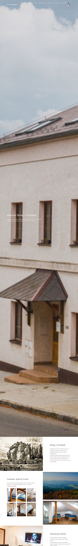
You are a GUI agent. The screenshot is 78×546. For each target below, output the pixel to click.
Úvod (21, 2)
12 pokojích (14, 484)
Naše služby (57, 2)
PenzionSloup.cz (12, 4)
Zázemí (48, 2)
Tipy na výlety (63, 2)
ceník (29, 484)
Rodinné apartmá (42, 2)
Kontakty (22, 5)
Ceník (52, 2)
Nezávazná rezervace (28, 2)
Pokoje (35, 2)
